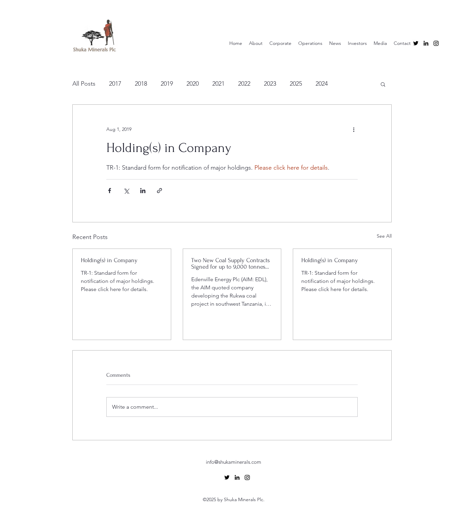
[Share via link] (159, 190)
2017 (115, 83)
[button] (383, 84)
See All (384, 236)
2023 (270, 83)
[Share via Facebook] (109, 190)
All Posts (83, 83)
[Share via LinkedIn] (143, 190)
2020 (192, 83)
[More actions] (354, 129)
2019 (167, 83)
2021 (218, 83)
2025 (296, 83)
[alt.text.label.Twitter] (415, 43)
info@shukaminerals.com (233, 462)
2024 (322, 83)
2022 (244, 83)
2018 (141, 83)
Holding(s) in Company (109, 260)
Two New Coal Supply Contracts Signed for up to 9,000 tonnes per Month (230, 263)
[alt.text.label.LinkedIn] (426, 43)
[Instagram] (436, 43)
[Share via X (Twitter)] (126, 190)
